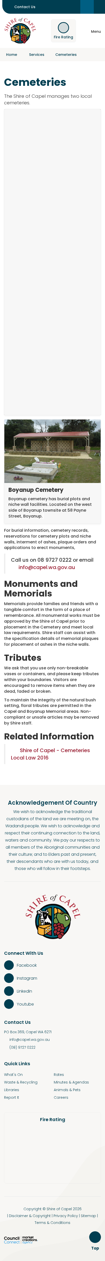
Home (11, 54)
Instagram (27, 978)
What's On (13, 1074)
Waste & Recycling (20, 1082)
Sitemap (88, 1215)
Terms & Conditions (52, 1222)
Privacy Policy (66, 1215)
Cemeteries (66, 54)
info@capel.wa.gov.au (47, 567)
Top (96, 1248)
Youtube (25, 1004)
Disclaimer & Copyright (30, 1215)
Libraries (11, 1089)
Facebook (27, 965)
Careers (61, 1097)
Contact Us (24, 6)
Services (36, 54)
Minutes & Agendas (71, 1082)
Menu (96, 31)
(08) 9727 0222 (22, 1047)
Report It (11, 1097)
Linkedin (24, 991)
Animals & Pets (67, 1089)
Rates (59, 1074)
